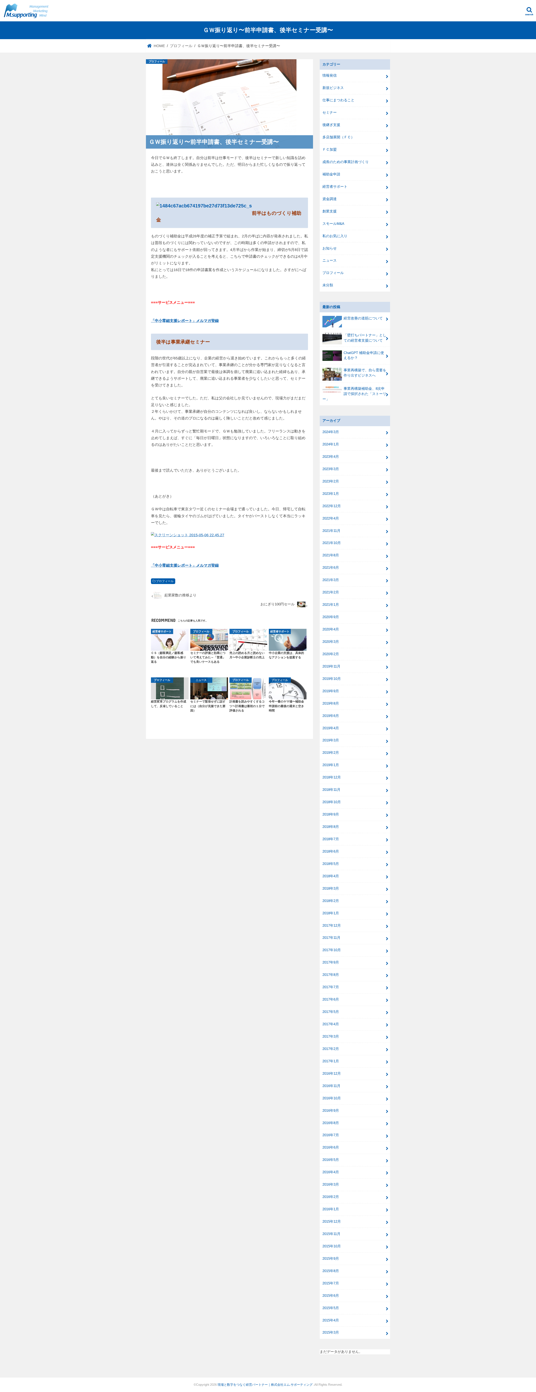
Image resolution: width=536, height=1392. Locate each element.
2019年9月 (330, 691)
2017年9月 (330, 962)
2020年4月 (330, 629)
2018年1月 (330, 913)
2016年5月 (330, 1160)
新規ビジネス (333, 88)
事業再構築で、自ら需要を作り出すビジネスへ (365, 372)
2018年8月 (330, 827)
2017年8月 (330, 975)
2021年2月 (330, 592)
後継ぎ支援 (331, 125)
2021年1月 (330, 605)
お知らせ (329, 248)
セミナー (329, 112)
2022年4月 (330, 518)
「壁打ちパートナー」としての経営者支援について (365, 337)
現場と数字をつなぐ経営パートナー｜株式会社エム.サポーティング (265, 1384)
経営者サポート (334, 187)
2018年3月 (330, 888)
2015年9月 (330, 1259)
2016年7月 (330, 1135)
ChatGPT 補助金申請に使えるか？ (364, 355)
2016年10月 (331, 1098)
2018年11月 (331, 790)
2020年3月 (330, 642)
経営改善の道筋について (363, 318)
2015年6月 (330, 1296)
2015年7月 (330, 1283)
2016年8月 (330, 1123)
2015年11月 (331, 1234)
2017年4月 (330, 1024)
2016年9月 (330, 1111)
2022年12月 (331, 506)
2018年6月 (330, 851)
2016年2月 (330, 1197)
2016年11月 (331, 1086)
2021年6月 (330, 568)
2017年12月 (331, 926)
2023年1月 (330, 494)
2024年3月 (330, 432)
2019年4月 (330, 728)
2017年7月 (330, 987)
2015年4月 (330, 1320)
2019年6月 (330, 716)
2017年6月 (330, 999)
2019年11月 (331, 666)
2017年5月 (330, 1012)
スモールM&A (333, 224)
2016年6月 (330, 1147)
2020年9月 (330, 617)
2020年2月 (330, 654)
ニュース (329, 260)
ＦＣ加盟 (329, 150)
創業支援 (329, 211)
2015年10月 (331, 1246)
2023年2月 (330, 481)
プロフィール (165, 581)
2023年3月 (330, 469)
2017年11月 (331, 938)
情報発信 (329, 75)
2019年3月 (330, 740)
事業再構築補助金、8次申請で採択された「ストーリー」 (354, 394)
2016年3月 (330, 1184)
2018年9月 (330, 814)
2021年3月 (330, 580)
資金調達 (329, 199)
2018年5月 (330, 864)
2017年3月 (330, 1036)
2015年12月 (331, 1221)
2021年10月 (331, 543)
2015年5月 (330, 1308)
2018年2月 (330, 901)
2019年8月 (330, 703)
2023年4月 (330, 457)
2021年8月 (330, 555)
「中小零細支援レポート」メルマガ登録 (185, 320)
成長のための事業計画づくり (345, 162)
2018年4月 (330, 876)
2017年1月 (330, 1061)
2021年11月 (331, 531)
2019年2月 (330, 753)
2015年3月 (330, 1332)
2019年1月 (330, 765)
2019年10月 (331, 679)
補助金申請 (331, 174)
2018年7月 (330, 839)
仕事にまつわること (338, 100)
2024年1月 (330, 444)
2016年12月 (331, 1074)
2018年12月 (331, 777)
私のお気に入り (334, 236)
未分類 (327, 285)
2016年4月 (330, 1172)
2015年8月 (330, 1271)
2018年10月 (331, 802)
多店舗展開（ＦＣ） (338, 137)
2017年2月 (330, 1049)
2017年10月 (331, 950)
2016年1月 (330, 1209)
